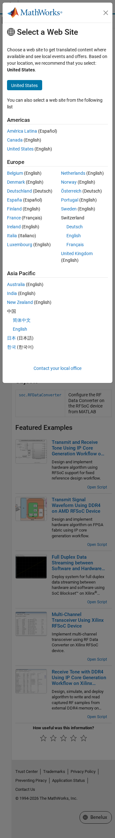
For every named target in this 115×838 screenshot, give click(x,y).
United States (20, 148)
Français (75, 244)
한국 (11, 346)
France (14, 217)
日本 (11, 338)
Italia (12, 235)
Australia (16, 284)
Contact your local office (57, 368)
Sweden (69, 208)
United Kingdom (77, 253)
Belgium (15, 173)
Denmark (16, 182)
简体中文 (22, 320)
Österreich (71, 191)
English (73, 235)
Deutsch (74, 226)
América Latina (22, 131)
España (14, 199)
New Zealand (20, 302)
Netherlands (73, 173)
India (12, 293)
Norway (69, 182)
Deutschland (19, 191)
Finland (14, 208)
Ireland (14, 226)
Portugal (69, 199)
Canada (15, 140)
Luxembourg (19, 244)
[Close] (105, 12)
